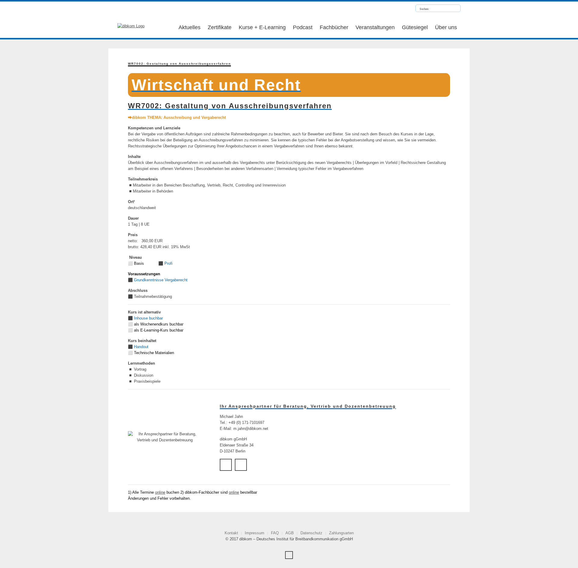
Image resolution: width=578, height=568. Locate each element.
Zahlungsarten (341, 533)
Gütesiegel (415, 27)
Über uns (446, 27)
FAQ (275, 533)
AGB (289, 533)
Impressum (254, 533)
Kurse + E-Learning (262, 27)
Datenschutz (311, 533)
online (160, 492)
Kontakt (231, 533)
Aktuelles (189, 27)
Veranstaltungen (375, 27)
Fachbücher (334, 27)
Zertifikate (220, 27)
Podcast (302, 27)
